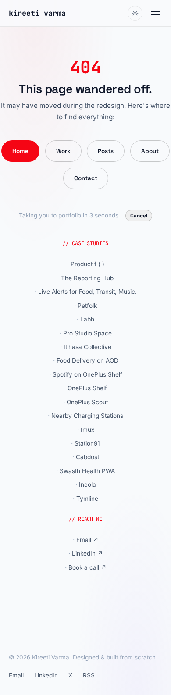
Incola (87, 484)
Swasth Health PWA (87, 470)
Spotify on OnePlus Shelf (87, 374)
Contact (85, 178)
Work (63, 151)
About (150, 151)
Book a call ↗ (87, 567)
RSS (89, 675)
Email (16, 675)
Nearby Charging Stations (87, 415)
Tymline (87, 498)
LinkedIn (46, 675)
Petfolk (87, 305)
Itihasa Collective (87, 346)
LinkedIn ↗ (87, 553)
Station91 (87, 443)
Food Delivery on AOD (87, 360)
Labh (87, 319)
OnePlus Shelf (87, 388)
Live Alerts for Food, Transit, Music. (87, 291)
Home (20, 151)
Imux (87, 429)
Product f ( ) (87, 263)
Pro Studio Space (87, 333)
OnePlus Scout (87, 402)
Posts (106, 151)
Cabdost (87, 456)
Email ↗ (87, 539)
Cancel (138, 215)
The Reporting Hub (87, 278)
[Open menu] (155, 13)
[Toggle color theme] (135, 13)
